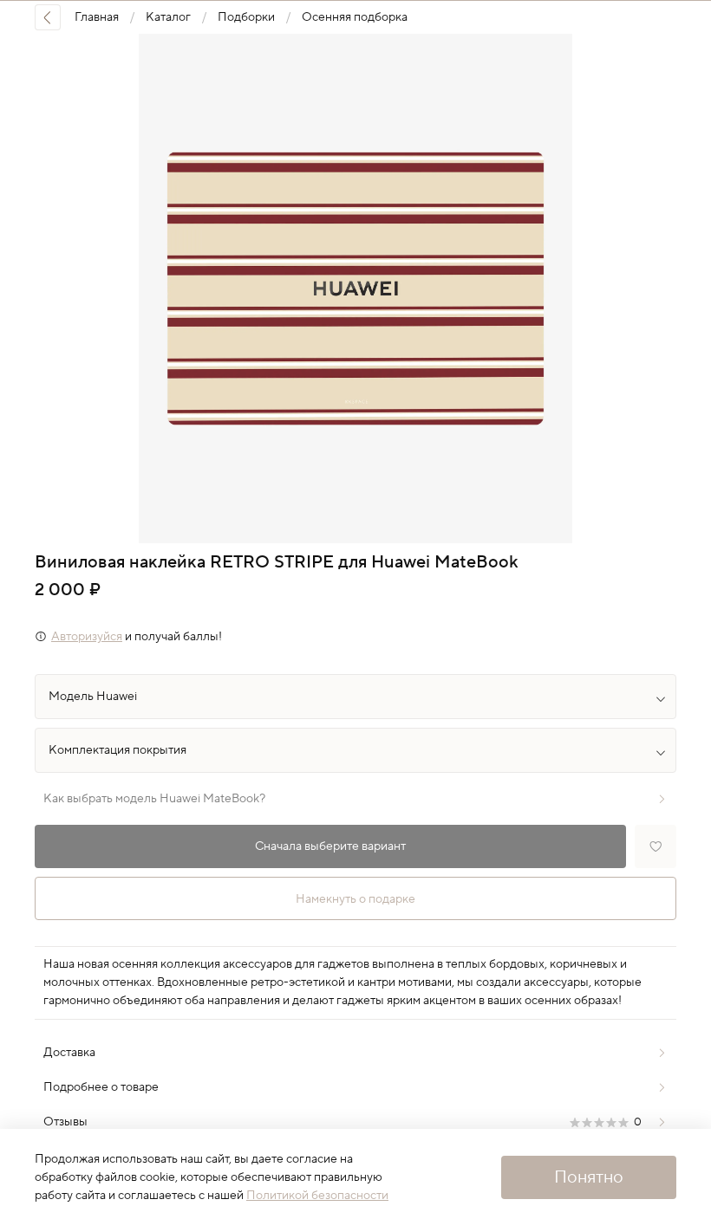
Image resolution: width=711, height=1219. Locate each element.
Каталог (168, 17)
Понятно (588, 1177)
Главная (97, 17)
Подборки (246, 17)
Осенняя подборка (355, 17)
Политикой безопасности (317, 1195)
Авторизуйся (86, 637)
